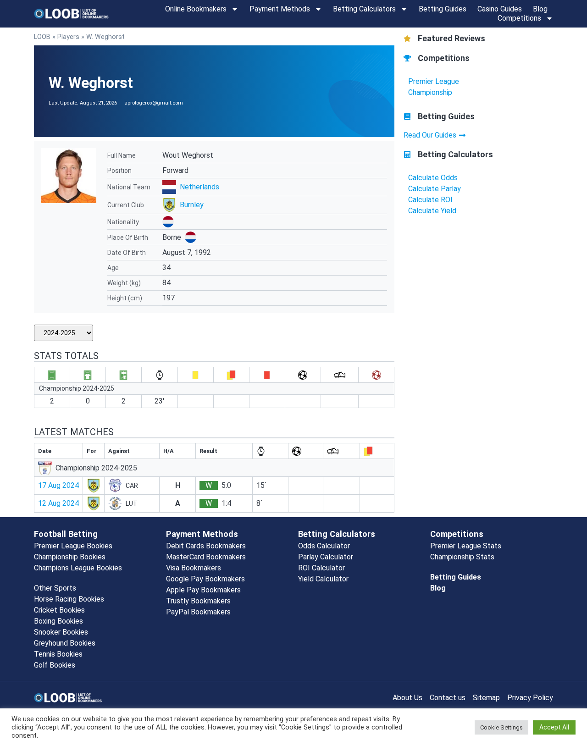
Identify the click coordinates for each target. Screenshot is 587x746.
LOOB (42, 36)
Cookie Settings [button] (501, 727)
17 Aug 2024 (58, 485)
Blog (540, 9)
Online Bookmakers (196, 9)
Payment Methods (279, 9)
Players (68, 36)
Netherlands (199, 186)
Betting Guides (442, 9)
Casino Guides (499, 9)
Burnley (192, 204)
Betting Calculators (364, 9)
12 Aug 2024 (58, 503)
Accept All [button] (554, 727)
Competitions (519, 18)
